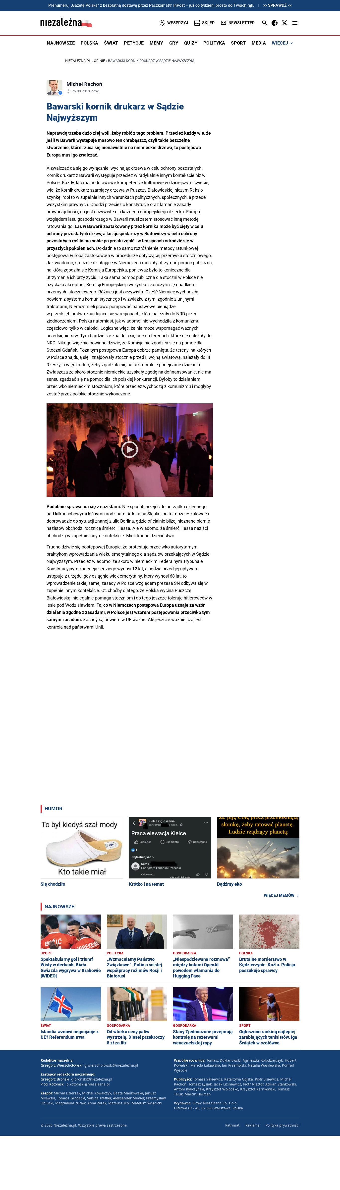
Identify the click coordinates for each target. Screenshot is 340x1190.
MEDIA (259, 43)
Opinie (99, 61)
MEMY (156, 43)
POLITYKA (214, 43)
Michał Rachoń (84, 84)
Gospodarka (184, 953)
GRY (173, 43)
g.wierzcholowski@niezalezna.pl (111, 1065)
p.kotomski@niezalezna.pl (88, 1084)
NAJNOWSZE (61, 43)
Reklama (252, 1125)
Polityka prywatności (282, 1125)
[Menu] (294, 23)
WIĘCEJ (280, 43)
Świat (46, 1026)
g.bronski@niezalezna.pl (91, 1079)
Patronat (232, 1125)
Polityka (115, 953)
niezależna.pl (78, 61)
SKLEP (208, 22)
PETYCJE (134, 43)
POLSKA (89, 43)
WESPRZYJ (177, 22)
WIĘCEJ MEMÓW (279, 895)
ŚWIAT (111, 43)
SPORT (238, 43)
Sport (46, 953)
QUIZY (190, 43)
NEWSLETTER (241, 22)
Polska (246, 953)
